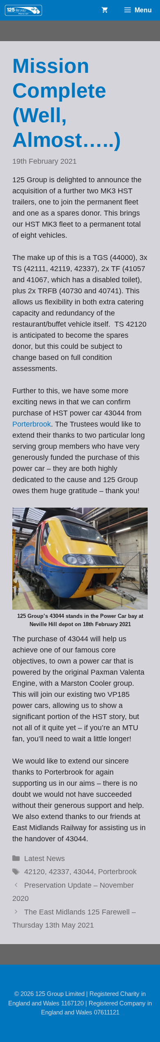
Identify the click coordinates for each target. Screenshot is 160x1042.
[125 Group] (23, 10)
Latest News (44, 858)
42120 (34, 872)
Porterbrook (31, 424)
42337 (59, 872)
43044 (83, 872)
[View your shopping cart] (104, 10)
